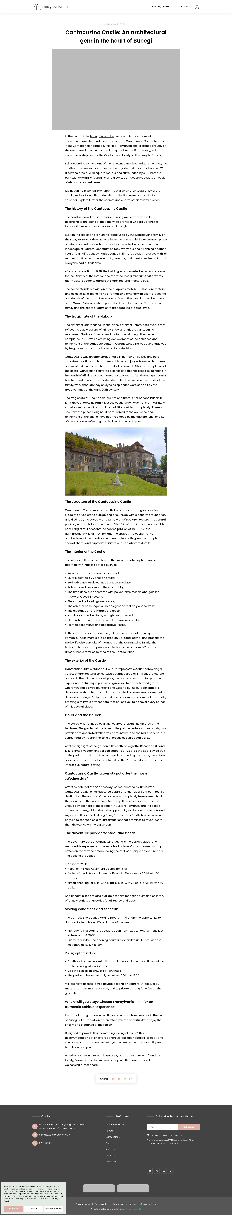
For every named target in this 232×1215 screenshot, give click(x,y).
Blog (108, 1143)
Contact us (112, 1155)
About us (110, 1149)
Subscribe (188, 1127)
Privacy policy (178, 1135)
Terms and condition (164, 1143)
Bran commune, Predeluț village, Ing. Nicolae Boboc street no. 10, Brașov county (62, 1126)
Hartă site (111, 1161)
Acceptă (13, 1208)
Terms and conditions (124, 1204)
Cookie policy (102, 1204)
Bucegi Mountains (102, 136)
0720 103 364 (45, 1143)
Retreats (110, 1130)
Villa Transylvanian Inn (94, 1020)
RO (182, 6)
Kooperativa (132, 1209)
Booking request (161, 6)
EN (187, 6)
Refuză (33, 1208)
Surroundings (113, 1136)
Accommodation (115, 1124)
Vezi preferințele (53, 1208)
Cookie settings (148, 1204)
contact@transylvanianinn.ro (54, 1134)
